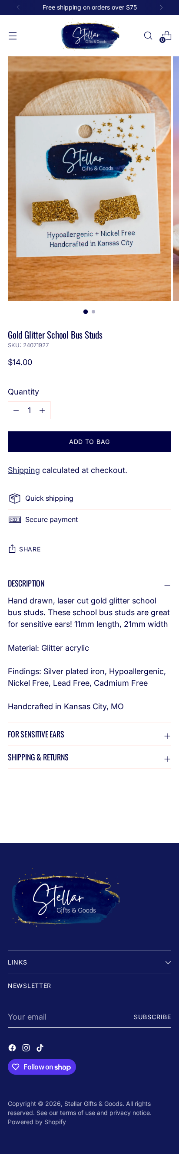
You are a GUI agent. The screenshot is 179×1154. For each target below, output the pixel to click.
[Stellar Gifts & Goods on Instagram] (27, 1049)
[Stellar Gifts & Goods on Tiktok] (41, 1049)
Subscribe (153, 1016)
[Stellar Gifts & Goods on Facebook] (13, 1049)
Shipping (24, 470)
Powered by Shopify (37, 1121)
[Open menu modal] (12, 36)
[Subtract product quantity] (42, 410)
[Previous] (18, 7)
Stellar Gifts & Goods (93, 1103)
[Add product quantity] (16, 410)
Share (30, 549)
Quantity (23, 391)
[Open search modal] (148, 36)
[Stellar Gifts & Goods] (89, 35)
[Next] (161, 7)
